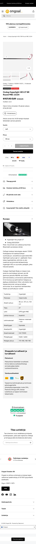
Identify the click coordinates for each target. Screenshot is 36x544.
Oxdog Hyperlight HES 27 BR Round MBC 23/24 (20, 36)
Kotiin (4, 36)
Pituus (5, 135)
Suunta (5, 125)
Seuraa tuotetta (18, 151)
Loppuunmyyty (24, 146)
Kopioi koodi (23, 27)
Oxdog (5, 83)
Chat (5, 488)
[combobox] (18, 16)
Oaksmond (21, 523)
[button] (33, 11)
